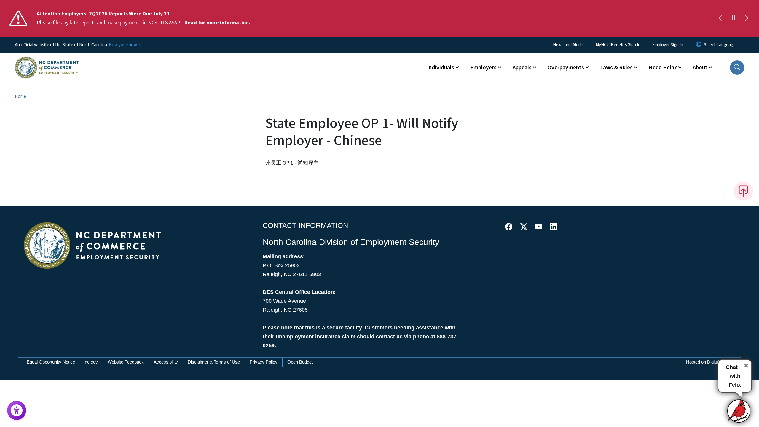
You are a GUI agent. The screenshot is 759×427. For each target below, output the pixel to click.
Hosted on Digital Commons (713, 361)
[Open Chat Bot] (739, 411)
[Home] (47, 60)
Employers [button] (483, 67)
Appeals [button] (522, 67)
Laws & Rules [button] (616, 67)
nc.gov (91, 361)
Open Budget (300, 361)
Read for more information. (217, 22)
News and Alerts (568, 45)
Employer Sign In (667, 45)
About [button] (700, 67)
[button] (737, 67)
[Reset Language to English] (698, 44)
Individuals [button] (440, 67)
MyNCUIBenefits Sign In (618, 45)
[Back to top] (743, 191)
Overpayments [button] (566, 67)
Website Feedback (126, 361)
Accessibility (166, 361)
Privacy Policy (264, 361)
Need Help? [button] (663, 67)
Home (20, 96)
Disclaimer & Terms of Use (214, 361)
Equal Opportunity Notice (51, 361)
